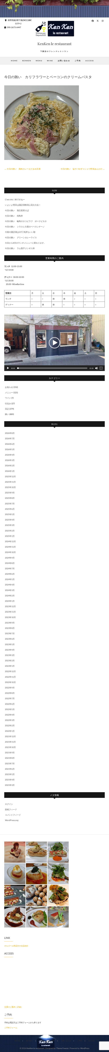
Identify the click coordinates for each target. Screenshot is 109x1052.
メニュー (9, 392)
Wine (50, 61)
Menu (39, 61)
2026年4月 (10, 455)
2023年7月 (10, 633)
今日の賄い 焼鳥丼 (14, 216)
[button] (54, 342)
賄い (7, 414)
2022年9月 (10, 687)
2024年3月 (10, 590)
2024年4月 (10, 584)
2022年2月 (10, 725)
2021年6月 (10, 769)
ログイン (9, 804)
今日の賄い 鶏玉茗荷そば (17, 210)
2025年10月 (10, 487)
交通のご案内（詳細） (13, 1007)
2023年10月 (10, 617)
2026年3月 (10, 460)
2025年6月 (10, 509)
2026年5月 (10, 449)
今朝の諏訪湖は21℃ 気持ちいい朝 (20, 232)
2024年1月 (10, 601)
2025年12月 (10, 476)
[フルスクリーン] (101, 368)
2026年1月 (10, 471)
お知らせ (9, 387)
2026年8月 (10, 433)
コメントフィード (13, 815)
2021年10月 (10, 747)
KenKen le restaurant (54, 43)
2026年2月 (10, 465)
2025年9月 (10, 492)
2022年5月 (10, 709)
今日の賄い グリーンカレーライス (21, 237)
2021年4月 (10, 779)
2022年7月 (10, 698)
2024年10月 (10, 552)
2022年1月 (10, 731)
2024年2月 (10, 595)
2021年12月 (10, 736)
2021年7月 (10, 763)
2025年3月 (10, 525)
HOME (14, 61)
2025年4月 (10, 519)
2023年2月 (10, 660)
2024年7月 (10, 568)
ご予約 (78, 61)
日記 (7, 409)
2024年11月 (10, 547)
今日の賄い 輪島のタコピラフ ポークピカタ (26, 221)
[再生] (8, 368)
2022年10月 (10, 682)
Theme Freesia (62, 1048)
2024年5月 (10, 579)
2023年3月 (10, 655)
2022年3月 (10, 720)
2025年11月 (10, 482)
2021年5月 (10, 774)
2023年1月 (10, 666)
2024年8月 (10, 563)
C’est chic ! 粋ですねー (15, 199)
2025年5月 (10, 514)
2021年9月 (10, 752)
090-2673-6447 (14, 27)
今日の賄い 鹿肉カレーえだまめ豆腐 (22, 169)
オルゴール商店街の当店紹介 (16, 946)
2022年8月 (10, 693)
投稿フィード (11, 809)
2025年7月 (10, 503)
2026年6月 (10, 444)
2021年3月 (10, 785)
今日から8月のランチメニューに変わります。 (25, 243)
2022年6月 (10, 704)
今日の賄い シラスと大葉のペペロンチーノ (25, 226)
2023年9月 (10, 622)
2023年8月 (10, 628)
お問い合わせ (64, 61)
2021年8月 (10, 758)
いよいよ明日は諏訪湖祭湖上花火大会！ (23, 205)
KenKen (26, 61)
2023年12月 (10, 606)
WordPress (84, 1048)
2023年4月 (10, 650)
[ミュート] (96, 368)
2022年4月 (10, 714)
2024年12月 (10, 541)
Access (89, 61)
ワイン (8, 398)
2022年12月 (10, 671)
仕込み (8, 403)
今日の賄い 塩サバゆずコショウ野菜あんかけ (83, 169)
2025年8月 (10, 498)
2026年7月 (10, 438)
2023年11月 (10, 612)
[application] (54, 343)
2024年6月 (10, 574)
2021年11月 (10, 742)
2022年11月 (10, 677)
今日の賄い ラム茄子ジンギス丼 (20, 248)
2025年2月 (10, 530)
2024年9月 (10, 557)
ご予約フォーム (10, 1027)
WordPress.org (11, 820)
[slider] (52, 368)
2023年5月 (10, 644)
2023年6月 (10, 639)
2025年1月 (10, 536)
